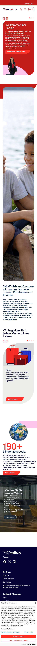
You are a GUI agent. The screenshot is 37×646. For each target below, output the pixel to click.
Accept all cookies (18, 636)
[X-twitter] (9, 561)
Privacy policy (29, 632)
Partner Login (29, 4)
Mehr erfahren (13, 399)
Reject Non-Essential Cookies (18, 640)
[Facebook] (4, 561)
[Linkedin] (14, 561)
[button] (16, 9)
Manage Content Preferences (10, 632)
